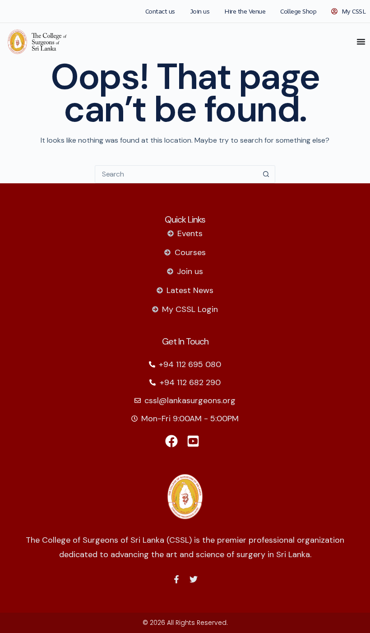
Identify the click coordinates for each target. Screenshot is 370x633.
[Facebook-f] (176, 579)
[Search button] (266, 174)
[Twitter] (194, 579)
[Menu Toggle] (360, 41)
